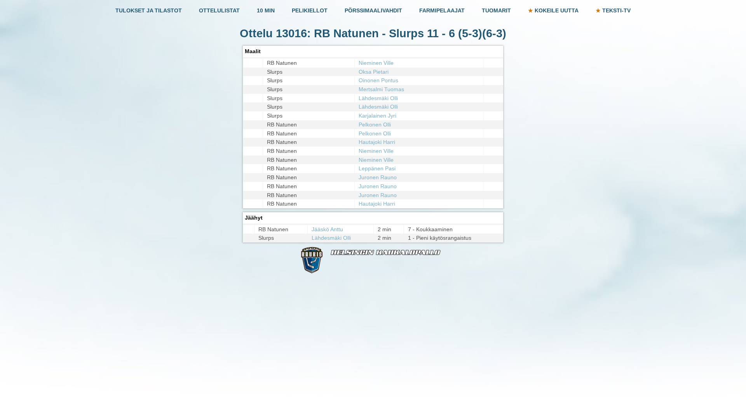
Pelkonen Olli (375, 124)
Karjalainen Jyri (377, 116)
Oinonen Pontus (378, 80)
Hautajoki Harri (377, 142)
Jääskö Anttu (327, 229)
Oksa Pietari (374, 72)
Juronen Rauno (378, 177)
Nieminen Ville (376, 63)
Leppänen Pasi (377, 168)
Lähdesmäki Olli (378, 98)
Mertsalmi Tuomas (381, 89)
